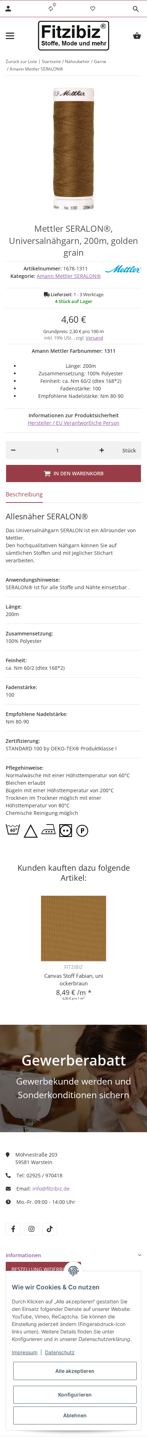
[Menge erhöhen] (101, 450)
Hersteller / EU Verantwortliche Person (74, 422)
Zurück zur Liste (21, 61)
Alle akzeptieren (75, 1371)
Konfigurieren (75, 1394)
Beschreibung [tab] (24, 494)
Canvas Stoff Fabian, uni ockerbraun (73, 979)
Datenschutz (60, 1352)
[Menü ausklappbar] (10, 36)
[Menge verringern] (13, 450)
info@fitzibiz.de (51, 1188)
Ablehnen (75, 1415)
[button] (135, 8)
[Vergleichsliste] (51, 8)
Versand (94, 338)
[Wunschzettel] (93, 8)
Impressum (24, 1352)
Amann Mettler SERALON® (69, 276)
